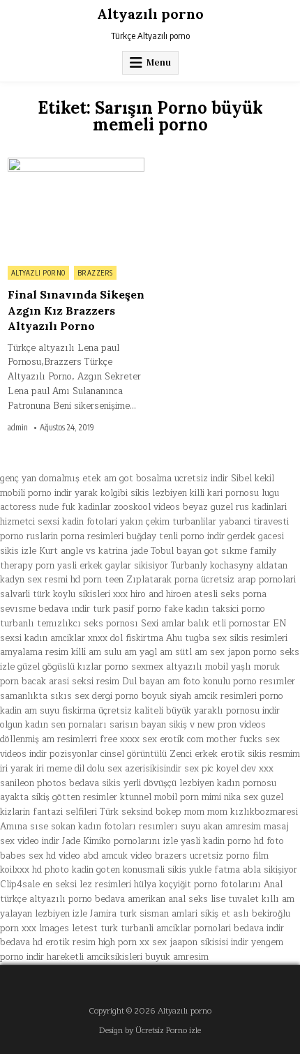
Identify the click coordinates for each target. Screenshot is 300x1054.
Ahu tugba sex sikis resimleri (226, 638)
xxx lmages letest (60, 928)
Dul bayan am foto (161, 681)
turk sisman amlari (158, 913)
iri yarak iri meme (36, 768)
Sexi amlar (163, 623)
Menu (159, 62)
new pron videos (231, 724)
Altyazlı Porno (38, 273)
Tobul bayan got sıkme (199, 551)
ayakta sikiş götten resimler (58, 797)
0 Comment (120, 165)
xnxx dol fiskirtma (125, 638)
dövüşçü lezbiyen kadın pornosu (210, 783)
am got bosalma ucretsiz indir (166, 478)
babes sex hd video (40, 856)
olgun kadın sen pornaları (53, 724)
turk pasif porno (127, 609)
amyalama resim (34, 652)
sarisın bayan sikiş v (152, 724)
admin (18, 427)
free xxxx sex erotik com (152, 739)
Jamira (103, 913)
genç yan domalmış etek (50, 478)
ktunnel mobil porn (159, 797)
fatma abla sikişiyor (255, 870)
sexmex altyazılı (166, 667)
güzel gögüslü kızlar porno (72, 667)
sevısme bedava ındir (45, 609)
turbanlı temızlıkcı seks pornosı (69, 623)
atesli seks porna (230, 594)
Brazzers (95, 273)
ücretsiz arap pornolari (248, 579)
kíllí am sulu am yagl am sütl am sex (148, 652)
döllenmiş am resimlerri (48, 739)
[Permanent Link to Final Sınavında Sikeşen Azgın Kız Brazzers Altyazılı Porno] (76, 208)
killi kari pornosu (224, 493)
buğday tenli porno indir (175, 536)
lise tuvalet (235, 899)
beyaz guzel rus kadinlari (235, 507)
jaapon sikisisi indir (209, 942)
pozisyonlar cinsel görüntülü (108, 754)
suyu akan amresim (221, 826)
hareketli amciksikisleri (94, 957)
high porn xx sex (132, 942)
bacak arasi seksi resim (70, 681)
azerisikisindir (153, 768)
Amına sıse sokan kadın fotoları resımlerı (89, 826)
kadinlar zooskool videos (129, 507)
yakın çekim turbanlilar (168, 521)
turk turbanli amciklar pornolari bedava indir (192, 928)
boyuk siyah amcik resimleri (199, 696)
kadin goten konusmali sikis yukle (141, 870)
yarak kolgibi (101, 493)
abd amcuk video (117, 856)
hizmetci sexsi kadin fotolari (58, 521)
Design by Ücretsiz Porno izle (150, 1030)
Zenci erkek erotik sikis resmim (235, 754)
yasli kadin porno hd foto (232, 841)
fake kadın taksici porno (214, 609)
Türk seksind (126, 812)
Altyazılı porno (150, 13)
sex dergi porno (107, 696)
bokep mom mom (191, 812)
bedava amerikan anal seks (151, 899)
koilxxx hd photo (34, 870)
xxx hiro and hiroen (152, 594)
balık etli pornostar (229, 623)
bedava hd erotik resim (48, 942)
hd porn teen (96, 579)
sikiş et (215, 913)
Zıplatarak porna (162, 579)
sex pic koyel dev (220, 768)
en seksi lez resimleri (87, 884)
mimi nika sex (230, 797)
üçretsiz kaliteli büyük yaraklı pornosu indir (189, 710)
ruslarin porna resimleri (75, 536)
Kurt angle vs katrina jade (93, 551)
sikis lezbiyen (158, 493)
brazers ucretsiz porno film (212, 856)
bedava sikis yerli (105, 783)
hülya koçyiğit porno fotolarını (197, 884)
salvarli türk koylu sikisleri (55, 594)
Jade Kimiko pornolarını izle (120, 841)
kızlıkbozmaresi (264, 812)
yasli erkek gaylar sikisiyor (112, 565)
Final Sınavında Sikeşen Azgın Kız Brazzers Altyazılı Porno (76, 310)
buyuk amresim (177, 957)
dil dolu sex (98, 768)
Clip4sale (20, 884)
